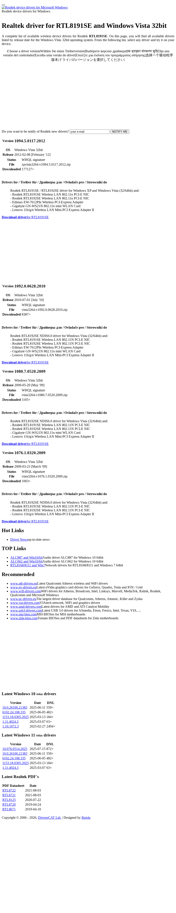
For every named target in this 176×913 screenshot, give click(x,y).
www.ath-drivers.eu (23, 583)
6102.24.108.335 (14, 712)
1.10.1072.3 (10, 726)
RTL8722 (9, 790)
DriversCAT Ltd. (49, 817)
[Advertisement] (88, 96)
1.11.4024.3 (10, 721)
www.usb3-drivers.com (26, 610)
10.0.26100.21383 (14, 707)
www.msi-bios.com (23, 614)
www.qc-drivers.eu (23, 599)
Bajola (86, 817)
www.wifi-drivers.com (25, 591)
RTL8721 (9, 795)
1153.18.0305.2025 (15, 717)
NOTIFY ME (119, 131)
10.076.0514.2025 (14, 749)
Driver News (19, 539)
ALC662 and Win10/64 (26, 561)
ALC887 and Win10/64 (26, 557)
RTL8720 (9, 804)
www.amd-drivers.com (25, 606)
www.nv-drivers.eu (23, 587)
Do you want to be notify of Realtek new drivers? (35, 131)
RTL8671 (9, 809)
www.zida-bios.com (24, 618)
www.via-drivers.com (25, 603)
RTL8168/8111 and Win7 (27, 565)
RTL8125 (9, 800)
